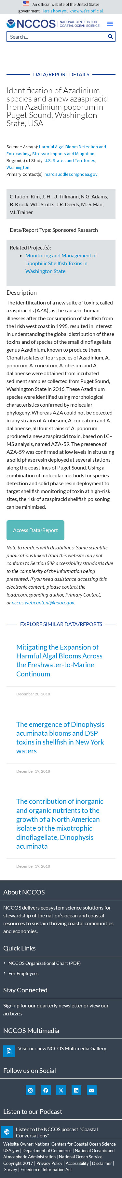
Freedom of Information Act (46, 1169)
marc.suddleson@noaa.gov (71, 174)
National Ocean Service (80, 1156)
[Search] (110, 36)
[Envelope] (92, 1090)
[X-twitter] (61, 1090)
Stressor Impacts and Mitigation (63, 153)
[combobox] (56, 36)
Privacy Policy (49, 1163)
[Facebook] (46, 1090)
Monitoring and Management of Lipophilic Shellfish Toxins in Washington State (61, 263)
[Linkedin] (76, 1090)
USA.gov (11, 1150)
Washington (18, 167)
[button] (110, 23)
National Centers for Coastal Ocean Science (75, 1144)
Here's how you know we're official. (73, 11)
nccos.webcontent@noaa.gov (43, 602)
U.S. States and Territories (70, 160)
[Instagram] (30, 1090)
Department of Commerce (47, 1150)
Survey (10, 1169)
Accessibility (77, 1163)
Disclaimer (102, 1163)
